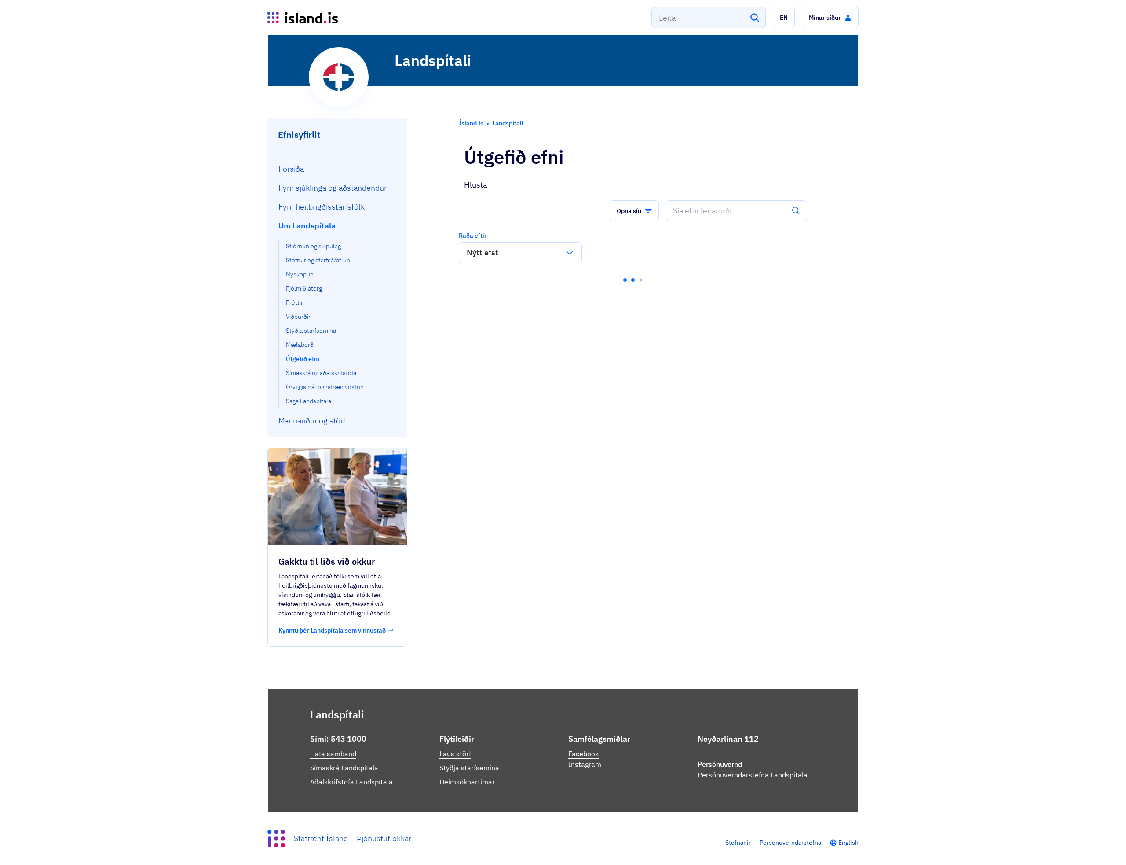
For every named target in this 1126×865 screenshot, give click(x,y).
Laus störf (455, 753)
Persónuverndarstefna (790, 843)
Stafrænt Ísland (321, 838)
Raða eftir (472, 235)
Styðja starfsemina (469, 767)
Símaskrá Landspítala (344, 767)
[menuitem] (337, 168)
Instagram (584, 764)
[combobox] (708, 17)
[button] (784, 17)
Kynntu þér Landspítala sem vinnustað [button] (332, 630)
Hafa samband (333, 753)
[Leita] (754, 17)
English (848, 843)
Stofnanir (738, 843)
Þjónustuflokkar (384, 838)
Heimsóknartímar (467, 781)
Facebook (583, 753)
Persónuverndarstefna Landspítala (753, 774)
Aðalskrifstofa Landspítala (351, 781)
